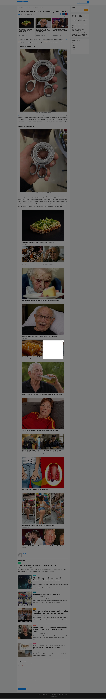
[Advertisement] (53, 349)
